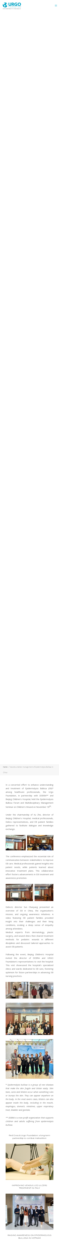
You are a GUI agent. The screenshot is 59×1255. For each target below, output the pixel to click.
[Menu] (55, 5)
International (39, 372)
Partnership (12, 376)
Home (5, 767)
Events (25, 372)
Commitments (12, 372)
